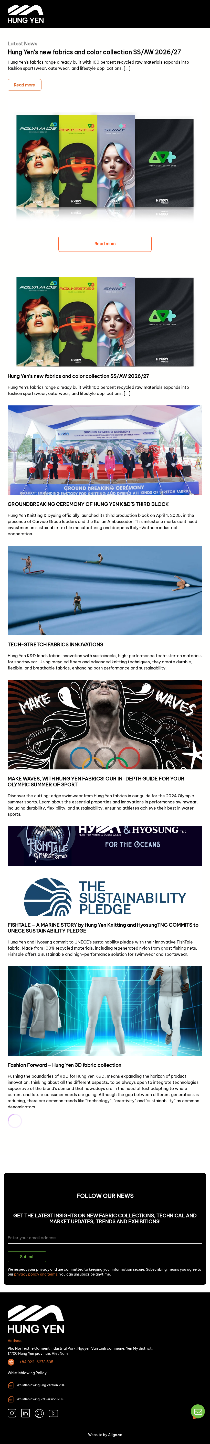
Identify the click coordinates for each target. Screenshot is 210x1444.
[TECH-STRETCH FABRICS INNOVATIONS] (105, 610)
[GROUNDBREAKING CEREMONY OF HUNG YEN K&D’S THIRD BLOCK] (105, 473)
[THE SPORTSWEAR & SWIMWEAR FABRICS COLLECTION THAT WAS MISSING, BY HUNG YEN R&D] (105, 1201)
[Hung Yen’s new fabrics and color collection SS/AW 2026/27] (105, 338)
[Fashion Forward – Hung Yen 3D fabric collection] (105, 1040)
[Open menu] (193, 14)
